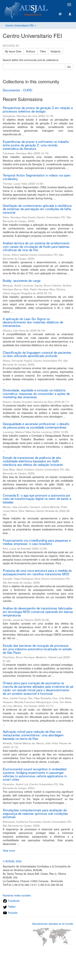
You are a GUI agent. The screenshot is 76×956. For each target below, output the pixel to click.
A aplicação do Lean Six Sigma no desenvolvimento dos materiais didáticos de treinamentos (33, 322)
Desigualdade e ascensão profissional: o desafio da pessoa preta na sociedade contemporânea (36, 425)
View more (9, 850)
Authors (30, 51)
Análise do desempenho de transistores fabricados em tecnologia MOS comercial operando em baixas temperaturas (38, 611)
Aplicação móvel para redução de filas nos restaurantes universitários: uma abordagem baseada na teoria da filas (33, 735)
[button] (60, 14)
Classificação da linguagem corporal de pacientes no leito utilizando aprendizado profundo (37, 354)
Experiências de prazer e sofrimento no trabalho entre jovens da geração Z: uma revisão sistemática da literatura (36, 145)
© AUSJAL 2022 (12, 861)
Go (69, 67)
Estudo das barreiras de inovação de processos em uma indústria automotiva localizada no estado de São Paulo (37, 648)
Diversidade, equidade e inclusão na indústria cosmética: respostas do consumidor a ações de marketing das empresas (36, 393)
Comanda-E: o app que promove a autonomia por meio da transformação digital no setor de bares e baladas (37, 498)
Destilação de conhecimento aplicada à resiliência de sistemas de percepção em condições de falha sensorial (37, 209)
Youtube (12, 912)
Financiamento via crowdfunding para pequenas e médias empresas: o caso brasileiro (37, 542)
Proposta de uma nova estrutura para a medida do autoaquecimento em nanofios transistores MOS (37, 572)
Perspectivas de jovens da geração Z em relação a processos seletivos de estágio (38, 109)
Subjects (56, 51)
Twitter (11, 906)
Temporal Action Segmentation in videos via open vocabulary (36, 177)
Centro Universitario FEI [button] (20, 25)
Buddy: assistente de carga (21, 280)
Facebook (13, 901)
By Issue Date (13, 51)
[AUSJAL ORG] (26, 4)
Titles (43, 51)
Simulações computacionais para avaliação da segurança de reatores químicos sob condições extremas (35, 813)
